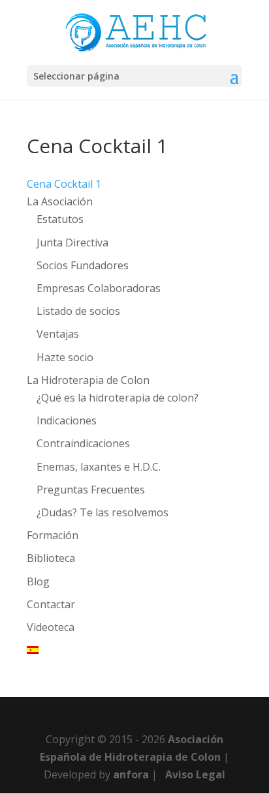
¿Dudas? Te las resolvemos (102, 512)
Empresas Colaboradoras (99, 288)
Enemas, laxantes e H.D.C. (99, 467)
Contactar (51, 604)
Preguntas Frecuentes (91, 489)
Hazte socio (65, 357)
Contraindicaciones (83, 443)
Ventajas (58, 334)
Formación (52, 535)
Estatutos (60, 219)
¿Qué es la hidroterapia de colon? (117, 397)
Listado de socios (78, 311)
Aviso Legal (195, 774)
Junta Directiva (72, 242)
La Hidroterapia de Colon (88, 380)
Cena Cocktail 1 (64, 184)
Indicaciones (67, 420)
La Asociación (60, 201)
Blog (38, 581)
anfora (131, 774)
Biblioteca (51, 558)
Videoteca (50, 627)
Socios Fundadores (83, 265)
